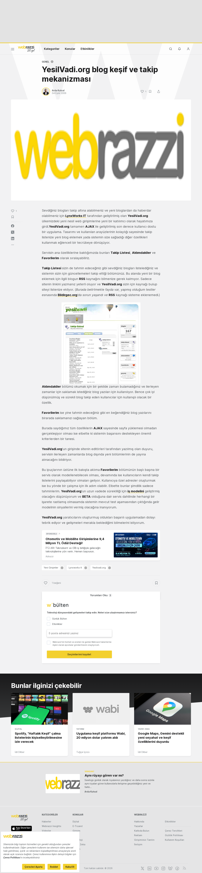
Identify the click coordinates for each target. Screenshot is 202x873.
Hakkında (139, 821)
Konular (70, 48)
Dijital (18, 729)
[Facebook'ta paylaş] (12, 225)
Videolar (46, 830)
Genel (45, 61)
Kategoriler (51, 48)
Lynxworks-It (75, 567)
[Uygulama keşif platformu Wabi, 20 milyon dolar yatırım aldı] (101, 709)
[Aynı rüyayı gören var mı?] (63, 783)
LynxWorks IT (75, 216)
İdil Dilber (19, 752)
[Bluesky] (170, 868)
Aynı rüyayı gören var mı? (104, 775)
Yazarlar (138, 826)
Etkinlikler (87, 48)
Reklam (138, 835)
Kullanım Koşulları (174, 839)
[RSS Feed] (184, 868)
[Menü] (12, 49)
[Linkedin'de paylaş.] (12, 238)
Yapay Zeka (144, 729)
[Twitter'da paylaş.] (12, 232)
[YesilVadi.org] (101, 343)
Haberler (46, 821)
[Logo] (26, 48)
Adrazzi (49, 556)
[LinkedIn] (149, 868)
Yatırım (80, 729)
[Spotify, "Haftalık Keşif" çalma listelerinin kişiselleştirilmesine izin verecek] (39, 709)
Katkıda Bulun (141, 830)
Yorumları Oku (100, 595)
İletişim (138, 844)
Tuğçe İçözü (82, 752)
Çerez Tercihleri (173, 830)
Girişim (76, 830)
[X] (142, 868)
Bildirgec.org (67, 295)
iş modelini (136, 491)
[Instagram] (163, 868)
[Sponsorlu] (136, 545)
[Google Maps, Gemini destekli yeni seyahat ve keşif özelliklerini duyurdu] (162, 709)
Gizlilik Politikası (174, 835)
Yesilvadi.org (99, 567)
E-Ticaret (78, 826)
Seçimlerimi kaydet (79, 654)
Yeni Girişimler (51, 567)
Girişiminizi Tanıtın (144, 839)
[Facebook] (177, 868)
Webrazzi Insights (51, 826)
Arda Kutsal (91, 791)
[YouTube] (156, 868)
